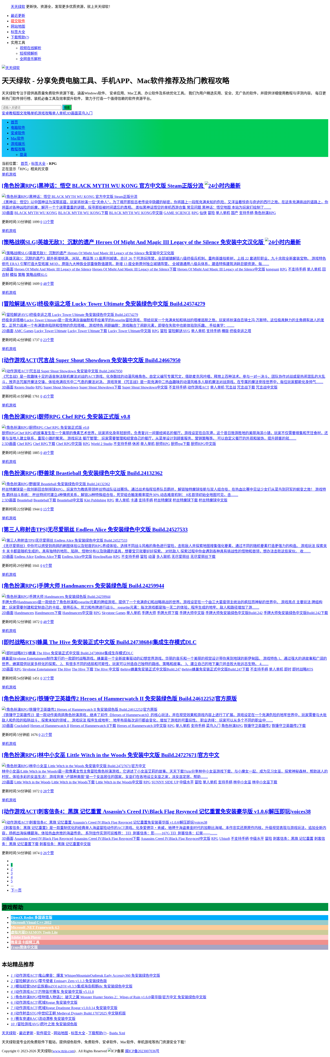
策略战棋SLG (36, 275)
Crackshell (21, 726)
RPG (195, 213)
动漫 (151, 557)
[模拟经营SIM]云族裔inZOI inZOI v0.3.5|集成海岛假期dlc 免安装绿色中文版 (71, 986)
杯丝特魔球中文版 (213, 500)
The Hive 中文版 (106, 669)
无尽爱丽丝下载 (203, 557)
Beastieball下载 (44, 500)
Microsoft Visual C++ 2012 (31, 922)
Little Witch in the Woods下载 (73, 782)
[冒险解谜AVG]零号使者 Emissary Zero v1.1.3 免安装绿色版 (59, 981)
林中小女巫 (242, 782)
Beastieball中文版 (70, 500)
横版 (225, 331)
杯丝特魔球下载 (185, 500)
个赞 (48, 222)
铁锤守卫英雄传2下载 (289, 726)
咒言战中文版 (266, 387)
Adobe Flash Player (26, 937)
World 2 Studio (101, 444)
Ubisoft (224, 838)
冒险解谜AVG (179, 331)
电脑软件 (18, 128)
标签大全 (18, 32)
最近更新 (18, 16)
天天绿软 (18, 7)
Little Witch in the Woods (32, 782)
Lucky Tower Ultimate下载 (87, 331)
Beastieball (25, 500)
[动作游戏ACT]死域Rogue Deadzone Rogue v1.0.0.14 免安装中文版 (64, 1008)
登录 (23, 154)
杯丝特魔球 (163, 500)
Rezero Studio (24, 387)
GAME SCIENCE (177, 213)
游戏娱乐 (18, 144)
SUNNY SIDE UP (165, 782)
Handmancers (24, 613)
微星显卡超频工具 (25, 942)
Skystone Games (113, 613)
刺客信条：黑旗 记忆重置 (293, 838)
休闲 (135, 444)
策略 (21, 275)
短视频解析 (29, 53)
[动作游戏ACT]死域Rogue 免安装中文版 (44, 1002)
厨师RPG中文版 (203, 444)
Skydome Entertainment (39, 669)
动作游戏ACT (198, 387)
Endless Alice (24, 557)
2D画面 (7, 269)
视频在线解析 (30, 48)
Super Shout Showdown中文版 (145, 387)
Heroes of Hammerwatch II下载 (93, 726)
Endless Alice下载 (48, 557)
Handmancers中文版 (77, 613)
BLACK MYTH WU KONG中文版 (136, 213)
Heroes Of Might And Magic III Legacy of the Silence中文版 (221, 269)
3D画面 (72, 113)
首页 (14, 122)
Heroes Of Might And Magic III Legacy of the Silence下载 (134, 269)
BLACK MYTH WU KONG (35, 213)
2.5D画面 (9, 444)
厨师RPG (163, 444)
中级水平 (186, 782)
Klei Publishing (95, 500)
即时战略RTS (302, 669)
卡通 (134, 500)
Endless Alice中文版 (77, 557)
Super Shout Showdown (61, 387)
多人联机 (163, 557)
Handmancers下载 (48, 613)
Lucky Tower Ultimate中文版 (129, 331)
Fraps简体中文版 (24, 947)
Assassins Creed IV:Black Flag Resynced (43, 838)
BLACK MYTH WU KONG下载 (83, 213)
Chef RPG (24, 444)
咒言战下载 (246, 387)
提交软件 (18, 21)
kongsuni (272, 269)
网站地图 (18, 26)
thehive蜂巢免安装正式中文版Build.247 (150, 669)
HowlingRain (102, 557)
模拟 (13, 275)
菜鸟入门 (85, 113)
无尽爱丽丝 (180, 557)
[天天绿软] (11, 68)
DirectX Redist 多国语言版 (31, 917)
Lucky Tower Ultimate (50, 331)
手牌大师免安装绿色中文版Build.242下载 (296, 613)
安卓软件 (18, 133)
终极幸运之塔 (240, 331)
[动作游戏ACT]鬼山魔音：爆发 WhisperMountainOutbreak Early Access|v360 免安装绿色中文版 (85, 975)
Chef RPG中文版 (69, 444)
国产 (234, 213)
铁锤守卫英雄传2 (257, 726)
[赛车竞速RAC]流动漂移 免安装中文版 (43, 1019)
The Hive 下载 (82, 669)
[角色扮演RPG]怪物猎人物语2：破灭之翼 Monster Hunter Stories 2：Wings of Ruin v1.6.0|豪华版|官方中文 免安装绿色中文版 (108, 997)
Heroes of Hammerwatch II (49, 726)
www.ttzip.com (63, 1051)
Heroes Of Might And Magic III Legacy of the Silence (52, 269)
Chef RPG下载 (44, 444)
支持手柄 (246, 213)
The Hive (64, 669)
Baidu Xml (117, 1033)
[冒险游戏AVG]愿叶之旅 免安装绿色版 (44, 1024)
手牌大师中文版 (192, 613)
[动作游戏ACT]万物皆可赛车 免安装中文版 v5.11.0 (52, 992)
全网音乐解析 (30, 59)
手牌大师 (149, 613)
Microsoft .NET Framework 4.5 (35, 927)
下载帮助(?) (20, 37)
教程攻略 (18, 149)
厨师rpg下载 (180, 444)
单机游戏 (9, 174)
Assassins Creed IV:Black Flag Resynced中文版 (175, 838)
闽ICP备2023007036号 (142, 1051)
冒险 (211, 213)
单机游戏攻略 (41, 113)
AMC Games (23, 331)
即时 (287, 669)
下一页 (16, 890)
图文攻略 (23, 113)
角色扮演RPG (265, 213)
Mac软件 (17, 138)
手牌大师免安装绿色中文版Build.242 (234, 613)
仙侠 (203, 213)
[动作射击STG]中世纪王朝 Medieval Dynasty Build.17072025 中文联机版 (68, 1013)
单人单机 (59, 113)
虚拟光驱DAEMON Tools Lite (34, 932)
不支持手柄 (297, 269)
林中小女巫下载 (264, 782)
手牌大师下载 (167, 613)
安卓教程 (9, 113)
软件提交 (43, 1033)
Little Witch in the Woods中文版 (119, 782)
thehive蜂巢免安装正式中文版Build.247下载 (215, 669)
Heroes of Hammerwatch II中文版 (142, 726)
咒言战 (230, 387)
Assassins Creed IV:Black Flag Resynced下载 (107, 838)
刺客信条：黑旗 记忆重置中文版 (65, 844)
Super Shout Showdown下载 (100, 387)
